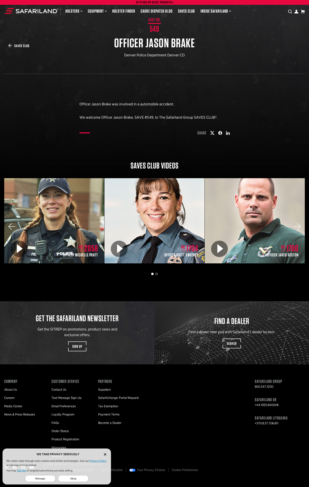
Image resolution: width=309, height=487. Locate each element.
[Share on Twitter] (212, 133)
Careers (9, 398)
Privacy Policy (98, 460)
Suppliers (104, 389)
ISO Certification (112, 470)
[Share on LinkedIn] (228, 133)
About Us (10, 389)
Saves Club (186, 11)
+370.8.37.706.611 (266, 423)
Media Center (13, 406)
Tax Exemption (108, 406)
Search (232, 343)
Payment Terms (108, 414)
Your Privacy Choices (151, 470)
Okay (73, 478)
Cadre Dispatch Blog (157, 11)
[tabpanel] (54, 220)
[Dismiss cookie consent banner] (105, 454)
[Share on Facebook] (220, 133)
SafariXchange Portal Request (118, 398)
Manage (40, 478)
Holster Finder (123, 11)
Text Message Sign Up (67, 398)
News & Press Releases (19, 414)
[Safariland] (31, 11)
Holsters (72, 11)
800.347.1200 (264, 387)
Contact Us (59, 389)
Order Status (60, 431)
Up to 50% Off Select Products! (154, 2)
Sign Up (77, 346)
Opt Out (21, 470)
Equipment (96, 11)
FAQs (55, 423)
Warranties (59, 448)
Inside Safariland (214, 11)
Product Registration (65, 439)
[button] (11, 226)
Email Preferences (64, 406)
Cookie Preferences (185, 470)
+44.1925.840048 (267, 405)
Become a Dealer (109, 423)
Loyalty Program (63, 414)
